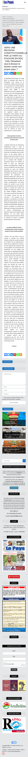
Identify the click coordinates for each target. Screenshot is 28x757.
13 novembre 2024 (9, 42)
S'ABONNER (15, 576)
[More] (20, 73)
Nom (14, 656)
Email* (14, 651)
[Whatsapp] (17, 73)
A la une (9, 16)
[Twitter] (8, 73)
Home (4, 16)
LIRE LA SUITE (14, 487)
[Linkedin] (11, 73)
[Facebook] (5, 73)
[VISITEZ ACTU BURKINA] (14, 705)
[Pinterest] (14, 73)
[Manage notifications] (3, 753)
